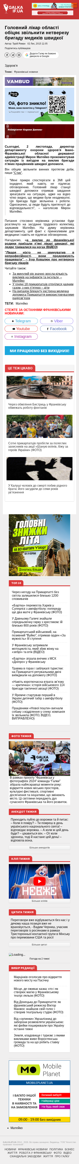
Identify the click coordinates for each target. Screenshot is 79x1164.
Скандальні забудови (25, 1156)
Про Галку (62, 1156)
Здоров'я (11, 65)
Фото (58, 1152)
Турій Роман (19, 43)
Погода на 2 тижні (39, 958)
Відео (67, 1152)
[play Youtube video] (39, 881)
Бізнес (69, 1149)
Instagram (22, 336)
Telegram (22, 321)
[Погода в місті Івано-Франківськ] (39, 954)
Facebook (58, 329)
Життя (12, 1152)
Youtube (22, 329)
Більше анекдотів (40, 847)
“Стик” (17, 173)
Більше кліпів (39, 901)
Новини (10, 1149)
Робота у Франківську (35, 1152)
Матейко (22, 303)
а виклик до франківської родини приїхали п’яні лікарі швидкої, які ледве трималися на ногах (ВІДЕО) (39, 243)
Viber (58, 321)
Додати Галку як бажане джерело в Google (43, 55)
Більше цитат (39, 944)
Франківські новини (26, 71)
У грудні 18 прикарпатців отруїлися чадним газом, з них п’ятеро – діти (42, 286)
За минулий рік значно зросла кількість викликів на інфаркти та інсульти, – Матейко (39, 277)
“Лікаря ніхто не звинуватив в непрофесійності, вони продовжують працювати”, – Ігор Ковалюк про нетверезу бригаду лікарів (39, 258)
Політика (56, 1149)
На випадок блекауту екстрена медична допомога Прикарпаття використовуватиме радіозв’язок (43, 295)
